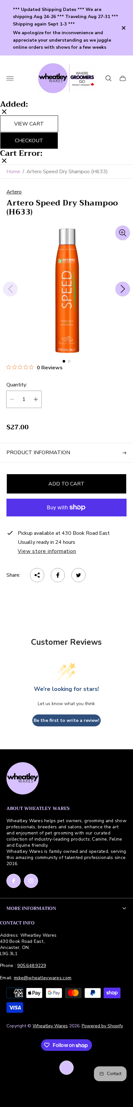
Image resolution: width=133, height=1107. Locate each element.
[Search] (108, 78)
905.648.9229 (31, 965)
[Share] (37, 575)
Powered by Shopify (102, 1026)
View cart (29, 123)
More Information (31, 908)
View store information (47, 551)
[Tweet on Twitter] (78, 575)
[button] (64, 361)
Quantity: (16, 385)
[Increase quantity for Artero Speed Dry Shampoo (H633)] (35, 399)
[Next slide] (123, 289)
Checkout (29, 140)
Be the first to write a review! (66, 720)
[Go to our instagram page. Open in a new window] (31, 881)
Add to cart (66, 483)
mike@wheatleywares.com (42, 978)
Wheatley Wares (50, 1026)
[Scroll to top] (66, 1068)
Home (13, 171)
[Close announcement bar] (123, 28)
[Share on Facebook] (58, 575)
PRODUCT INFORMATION (38, 452)
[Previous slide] (10, 289)
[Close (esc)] (4, 112)
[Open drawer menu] (10, 78)
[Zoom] (123, 233)
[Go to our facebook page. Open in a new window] (13, 881)
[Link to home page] (22, 779)
